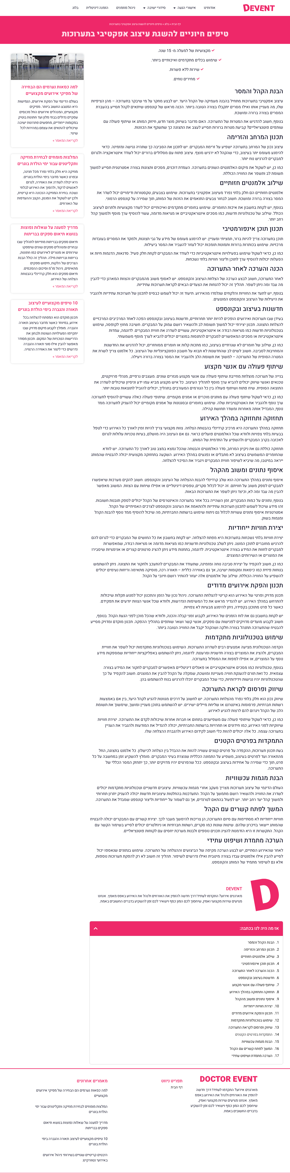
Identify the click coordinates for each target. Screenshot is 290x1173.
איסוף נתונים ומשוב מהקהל (254, 999)
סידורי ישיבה (156, 7)
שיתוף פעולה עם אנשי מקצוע (253, 985)
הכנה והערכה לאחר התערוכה (253, 970)
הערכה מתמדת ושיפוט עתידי (252, 1055)
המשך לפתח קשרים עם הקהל (251, 1048)
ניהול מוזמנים (125, 7)
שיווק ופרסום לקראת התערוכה (250, 1027)
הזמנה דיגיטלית (97, 7)
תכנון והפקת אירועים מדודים (252, 1013)
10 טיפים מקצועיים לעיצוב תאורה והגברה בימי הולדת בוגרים (48, 306)
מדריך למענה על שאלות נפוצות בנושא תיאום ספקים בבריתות (49, 230)
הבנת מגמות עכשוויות (257, 1041)
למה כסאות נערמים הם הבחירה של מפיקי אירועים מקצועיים (50, 90)
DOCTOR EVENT (228, 1079)
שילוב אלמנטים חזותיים (257, 956)
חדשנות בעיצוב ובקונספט (256, 978)
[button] (95, 928)
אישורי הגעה (187, 7)
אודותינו (209, 7)
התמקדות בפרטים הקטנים (253, 1034)
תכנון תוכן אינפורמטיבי (257, 963)
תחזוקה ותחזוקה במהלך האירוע (251, 992)
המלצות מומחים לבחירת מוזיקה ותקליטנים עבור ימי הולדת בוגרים (47, 160)
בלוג (75, 7)
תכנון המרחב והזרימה (259, 949)
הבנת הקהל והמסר (261, 942)
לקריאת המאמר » (65, 140)
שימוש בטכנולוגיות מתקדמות (251, 1020)
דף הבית (176, 24)
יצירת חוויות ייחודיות (258, 1006)
